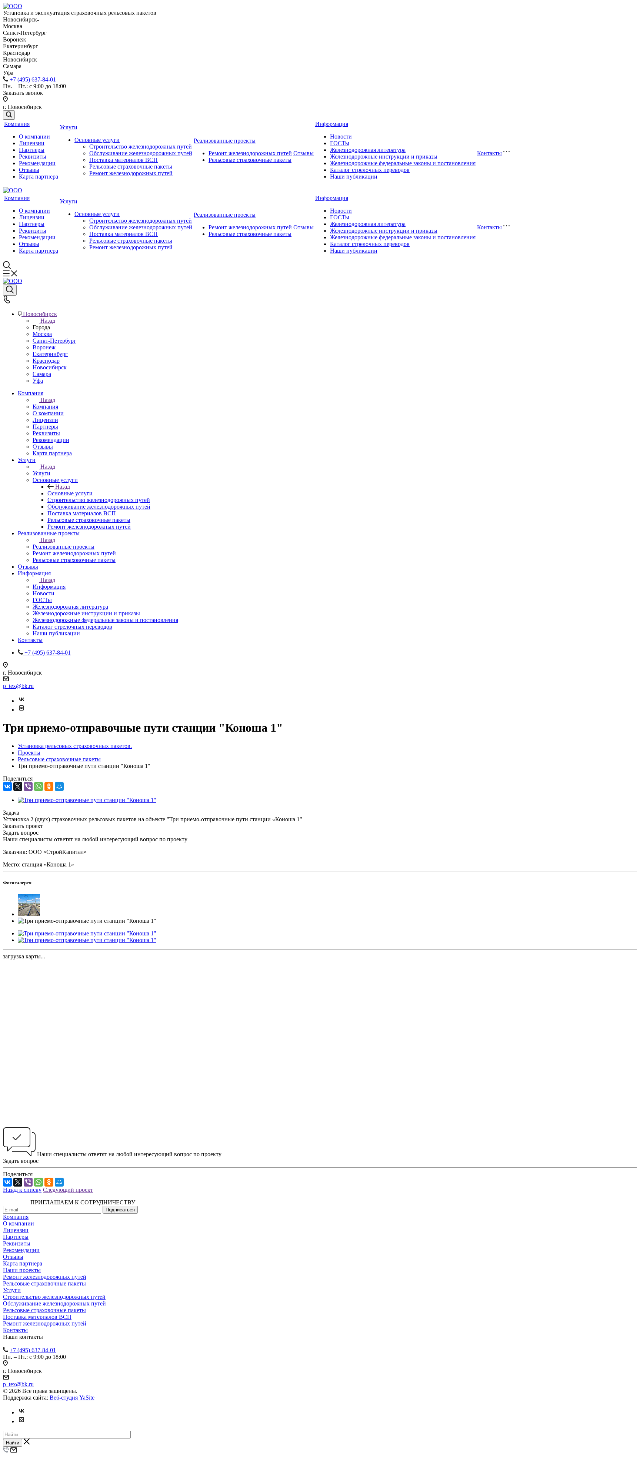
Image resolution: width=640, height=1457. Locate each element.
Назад (47, 320)
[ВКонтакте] (7, 786)
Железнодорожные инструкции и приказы (383, 156)
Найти (12, 1443)
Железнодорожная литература (368, 150)
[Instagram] (21, 709)
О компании (34, 136)
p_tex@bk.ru (18, 686)
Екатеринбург (50, 354)
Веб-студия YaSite (72, 1397)
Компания (17, 124)
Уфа (38, 380)
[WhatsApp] (38, 786)
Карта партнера (38, 176)
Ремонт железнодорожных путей (131, 173)
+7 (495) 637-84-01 (33, 79)
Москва (42, 334)
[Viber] (28, 786)
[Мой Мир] (59, 786)
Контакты (489, 153)
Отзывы (29, 170)
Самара (42, 374)
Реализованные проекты (225, 140)
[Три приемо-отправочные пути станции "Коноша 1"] (87, 800)
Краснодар (46, 360)
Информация (331, 124)
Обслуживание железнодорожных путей (140, 153)
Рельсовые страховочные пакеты (130, 166)
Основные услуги (97, 140)
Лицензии (31, 143)
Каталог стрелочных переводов (370, 170)
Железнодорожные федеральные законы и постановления (403, 163)
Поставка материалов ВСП (123, 160)
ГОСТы (339, 143)
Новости (341, 136)
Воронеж (44, 347)
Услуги (68, 127)
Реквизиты (32, 156)
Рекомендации (37, 163)
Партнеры (31, 150)
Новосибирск (50, 367)
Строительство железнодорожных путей (140, 146)
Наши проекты (22, 1270)
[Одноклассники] (48, 786)
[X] (17, 786)
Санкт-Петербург (54, 340)
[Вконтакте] (21, 701)
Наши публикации (353, 176)
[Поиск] (9, 115)
